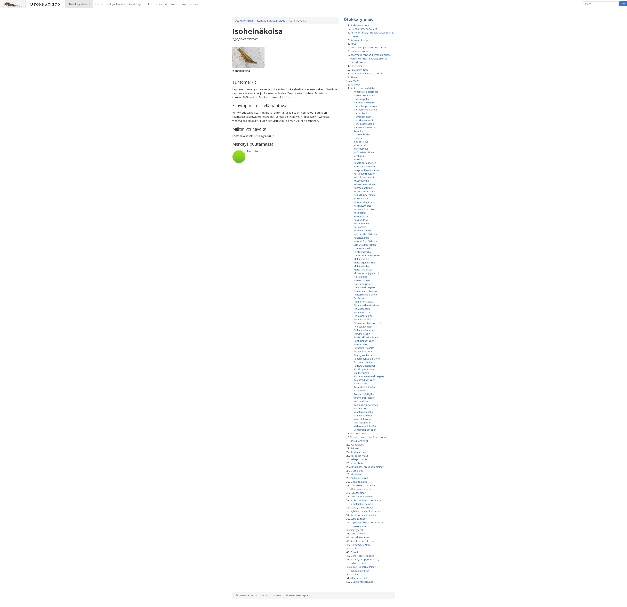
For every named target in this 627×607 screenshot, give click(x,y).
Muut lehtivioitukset (362, 581)
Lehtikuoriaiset (359, 533)
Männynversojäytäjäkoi (366, 273)
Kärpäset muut (359, 455)
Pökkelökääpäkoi (363, 351)
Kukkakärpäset (359, 452)
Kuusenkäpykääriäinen (366, 241)
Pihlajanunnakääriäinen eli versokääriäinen (367, 324)
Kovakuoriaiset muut (362, 541)
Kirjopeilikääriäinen (364, 202)
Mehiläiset (356, 470)
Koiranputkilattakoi (364, 209)
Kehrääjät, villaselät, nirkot (366, 73)
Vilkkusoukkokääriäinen (366, 426)
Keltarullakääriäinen (364, 184)
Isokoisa (358, 138)
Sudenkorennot (359, 25)
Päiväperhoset (359, 69)
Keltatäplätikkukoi (363, 187)
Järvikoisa (359, 155)
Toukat (354, 574)
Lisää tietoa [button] (188, 4)
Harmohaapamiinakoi (365, 106)
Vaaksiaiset (357, 444)
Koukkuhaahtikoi (362, 230)
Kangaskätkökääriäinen (366, 170)
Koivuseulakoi (361, 219)
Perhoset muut (359, 433)
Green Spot (301, 595)
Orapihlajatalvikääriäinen (367, 291)
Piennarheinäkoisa (363, 301)
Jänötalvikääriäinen (364, 152)
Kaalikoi (358, 159)
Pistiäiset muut (359, 478)
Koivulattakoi (361, 216)
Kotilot (354, 548)
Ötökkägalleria (79, 4)
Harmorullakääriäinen (365, 109)
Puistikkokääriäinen (364, 340)
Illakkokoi (358, 131)
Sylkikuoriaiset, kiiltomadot (366, 511)
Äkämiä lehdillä (359, 578)
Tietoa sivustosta (161, 4)
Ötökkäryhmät (244, 20)
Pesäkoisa (359, 298)
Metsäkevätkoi (362, 259)
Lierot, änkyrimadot (362, 555)
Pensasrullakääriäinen (365, 294)
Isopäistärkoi (361, 141)
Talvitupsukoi (361, 383)
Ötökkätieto (45, 4)
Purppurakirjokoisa (364, 347)
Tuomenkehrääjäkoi (364, 397)
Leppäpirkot (357, 518)
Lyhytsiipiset (358, 492)
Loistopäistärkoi (362, 251)
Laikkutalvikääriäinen (365, 244)
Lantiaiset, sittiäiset (362, 496)
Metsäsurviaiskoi (363, 269)
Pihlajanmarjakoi (362, 319)
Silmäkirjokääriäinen (364, 369)
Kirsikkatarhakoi (362, 205)
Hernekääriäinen (362, 116)
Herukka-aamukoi (363, 120)
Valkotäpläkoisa (362, 419)
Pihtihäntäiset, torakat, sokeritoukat (372, 32)
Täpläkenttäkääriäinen (366, 404)
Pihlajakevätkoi (362, 312)
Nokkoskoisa (360, 276)
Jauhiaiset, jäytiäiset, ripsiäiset (368, 47)
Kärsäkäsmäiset (359, 537)
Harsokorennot (359, 51)
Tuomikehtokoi (362, 401)
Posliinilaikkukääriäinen (366, 337)
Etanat (354, 552)
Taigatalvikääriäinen (364, 379)
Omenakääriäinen (363, 284)
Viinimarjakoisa (362, 422)
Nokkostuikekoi (362, 280)
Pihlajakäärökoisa (363, 315)
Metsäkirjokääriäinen (365, 262)
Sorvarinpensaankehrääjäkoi (369, 376)
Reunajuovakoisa (363, 355)
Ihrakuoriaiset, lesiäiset (364, 515)
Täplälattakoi (361, 408)
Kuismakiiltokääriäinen (366, 234)
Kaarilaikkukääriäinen (365, 162)
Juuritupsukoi (361, 148)
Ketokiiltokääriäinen (364, 191)
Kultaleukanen (361, 237)
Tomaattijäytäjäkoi (364, 394)
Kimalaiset (356, 474)
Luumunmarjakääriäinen (367, 255)
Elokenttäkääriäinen (364, 95)
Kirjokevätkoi (361, 198)
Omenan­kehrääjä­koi (364, 287)
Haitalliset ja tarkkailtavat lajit (119, 4)
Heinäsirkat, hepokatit (363, 28)
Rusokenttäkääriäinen (365, 362)
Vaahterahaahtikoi (363, 411)
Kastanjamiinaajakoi (364, 173)
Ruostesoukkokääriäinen (367, 358)
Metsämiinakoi (361, 266)
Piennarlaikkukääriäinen (366, 305)
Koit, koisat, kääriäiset (271, 20)
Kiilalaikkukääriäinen (364, 194)
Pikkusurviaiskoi (362, 333)
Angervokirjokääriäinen (366, 91)
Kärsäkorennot (359, 62)
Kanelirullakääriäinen (365, 166)
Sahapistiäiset (358, 459)
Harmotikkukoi (362, 113)
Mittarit (354, 80)
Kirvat (353, 43)
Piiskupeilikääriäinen (364, 330)
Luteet (354, 36)
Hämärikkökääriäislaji (365, 127)
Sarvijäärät (356, 529)
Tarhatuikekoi (361, 390)
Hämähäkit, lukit (360, 544)
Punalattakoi (360, 344)
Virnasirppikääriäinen (365, 429)
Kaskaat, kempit (360, 40)
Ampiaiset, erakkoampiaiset (367, 466)
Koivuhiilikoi (360, 212)
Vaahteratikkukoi (363, 415)
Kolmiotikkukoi (361, 223)
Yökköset (356, 84)
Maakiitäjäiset (358, 481)
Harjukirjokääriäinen (364, 102)
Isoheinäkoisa (362, 134)
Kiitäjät (354, 77)
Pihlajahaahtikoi (362, 308)
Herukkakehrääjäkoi (364, 123)
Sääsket (355, 448)
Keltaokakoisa (361, 180)
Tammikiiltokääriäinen (365, 387)
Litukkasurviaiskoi (363, 248)
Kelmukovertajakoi (364, 177)
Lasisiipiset (357, 65)
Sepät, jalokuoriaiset (362, 507)
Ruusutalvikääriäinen (365, 365)
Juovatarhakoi (361, 145)
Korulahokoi (360, 226)
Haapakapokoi (361, 99)
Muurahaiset (357, 463)
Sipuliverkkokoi (362, 372)
